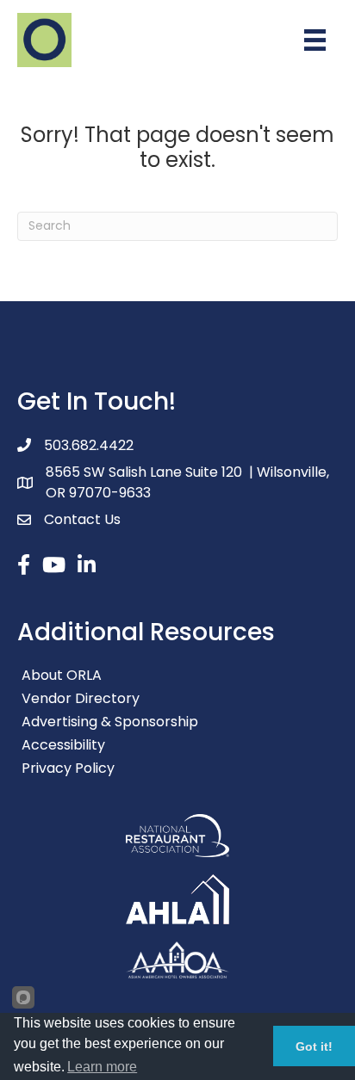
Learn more (102, 1066)
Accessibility (63, 745)
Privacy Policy (68, 768)
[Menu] (315, 40)
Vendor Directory (81, 698)
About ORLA (62, 675)
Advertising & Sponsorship (110, 721)
